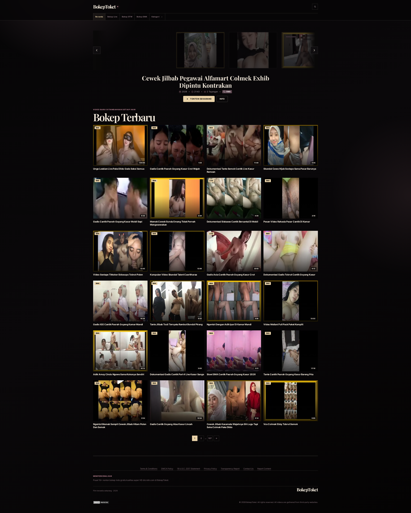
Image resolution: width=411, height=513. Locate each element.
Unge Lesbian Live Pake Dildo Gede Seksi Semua (118, 168)
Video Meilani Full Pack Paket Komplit (283, 324)
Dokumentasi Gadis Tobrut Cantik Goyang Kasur (289, 274)
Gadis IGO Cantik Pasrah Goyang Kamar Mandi (118, 324)
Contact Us (248, 469)
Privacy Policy (210, 469)
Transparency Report (230, 469)
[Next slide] (314, 50)
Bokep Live (112, 17)
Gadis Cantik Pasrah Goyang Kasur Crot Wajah (175, 168)
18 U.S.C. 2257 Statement (188, 469)
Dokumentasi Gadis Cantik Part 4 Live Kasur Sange (177, 374)
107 (210, 438)
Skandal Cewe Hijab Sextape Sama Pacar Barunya (289, 168)
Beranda (99, 17)
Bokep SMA (142, 17)
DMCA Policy (167, 469)
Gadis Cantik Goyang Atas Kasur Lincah (171, 424)
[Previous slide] (97, 50)
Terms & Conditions (148, 469)
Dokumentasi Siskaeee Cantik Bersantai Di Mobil (232, 221)
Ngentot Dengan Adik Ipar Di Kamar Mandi (229, 324)
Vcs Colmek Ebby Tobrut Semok (280, 424)
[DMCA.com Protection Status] (101, 502)
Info (222, 99)
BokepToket (307, 489)
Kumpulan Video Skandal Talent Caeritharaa (173, 274)
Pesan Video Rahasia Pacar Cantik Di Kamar (286, 221)
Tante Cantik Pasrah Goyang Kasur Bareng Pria (288, 374)
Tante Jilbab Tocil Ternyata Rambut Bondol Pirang (176, 324)
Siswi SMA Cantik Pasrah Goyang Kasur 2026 (231, 374)
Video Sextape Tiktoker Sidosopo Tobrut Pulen (118, 274)
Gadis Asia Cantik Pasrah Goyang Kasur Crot (231, 274)
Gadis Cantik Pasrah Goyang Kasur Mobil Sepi (117, 221)
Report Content (264, 469)
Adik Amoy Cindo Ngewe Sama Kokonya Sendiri (118, 374)
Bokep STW (127, 17)
